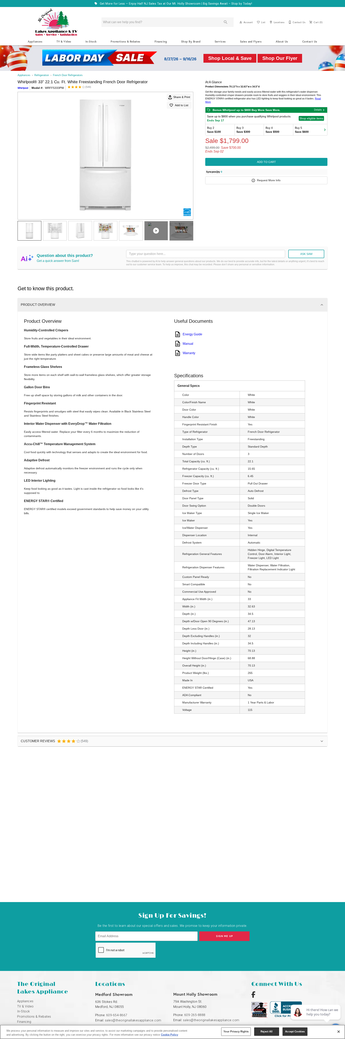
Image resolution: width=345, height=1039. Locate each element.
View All (181, 230)
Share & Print (181, 97)
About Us (282, 41)
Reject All (267, 1031)
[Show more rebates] (324, 129)
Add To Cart (266, 161)
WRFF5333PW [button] (54, 87)
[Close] (338, 1031)
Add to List (181, 105)
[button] (240, 22)
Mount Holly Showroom (195, 994)
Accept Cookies (295, 1031)
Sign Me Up (224, 936)
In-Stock (91, 41)
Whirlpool (23, 88)
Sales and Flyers (251, 41)
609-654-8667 (116, 1015)
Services (220, 41)
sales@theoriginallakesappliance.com (133, 1020)
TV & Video (64, 41)
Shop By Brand (190, 41)
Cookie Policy (169, 1034)
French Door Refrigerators (68, 75)
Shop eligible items (311, 118)
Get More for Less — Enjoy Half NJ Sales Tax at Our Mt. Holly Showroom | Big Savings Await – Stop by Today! (175, 3)
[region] (172, 1032)
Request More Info (269, 180)
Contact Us (309, 41)
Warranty (189, 353)
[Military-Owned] (260, 1016)
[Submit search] (225, 22)
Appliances (35, 41)
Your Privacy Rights (235, 1031)
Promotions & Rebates (125, 41)
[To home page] (56, 22)
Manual (188, 343)
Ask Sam (306, 254)
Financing (161, 41)
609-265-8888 (194, 1015)
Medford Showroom (114, 994)
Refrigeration (41, 75)
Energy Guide (192, 334)
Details (318, 109)
